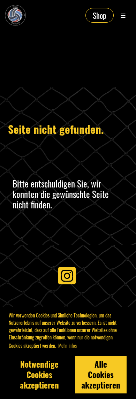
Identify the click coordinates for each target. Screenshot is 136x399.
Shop (99, 15)
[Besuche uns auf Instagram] (67, 276)
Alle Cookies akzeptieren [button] (100, 374)
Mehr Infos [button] (67, 345)
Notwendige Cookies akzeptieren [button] (39, 374)
